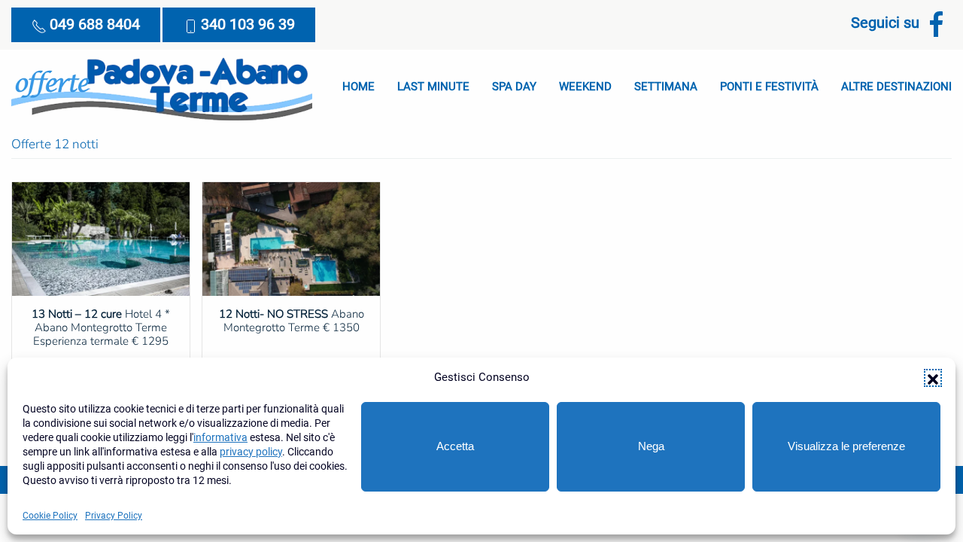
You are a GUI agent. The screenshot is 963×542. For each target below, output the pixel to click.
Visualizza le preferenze (846, 446)
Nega (651, 446)
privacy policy (251, 452)
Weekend (585, 86)
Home (358, 86)
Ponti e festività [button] (769, 86)
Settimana (665, 86)
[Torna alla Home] (161, 87)
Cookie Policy (50, 515)
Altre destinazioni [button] (896, 86)
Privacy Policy (113, 515)
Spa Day (514, 86)
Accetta (455, 446)
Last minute (433, 86)
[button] (932, 377)
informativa (220, 437)
